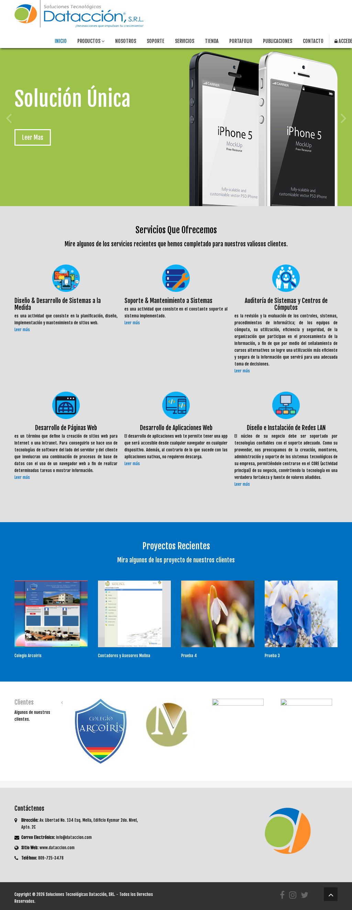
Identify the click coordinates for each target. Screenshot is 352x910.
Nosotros (125, 41)
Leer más (22, 329)
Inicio (61, 41)
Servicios (184, 41)
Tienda (212, 41)
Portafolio (240, 41)
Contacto (313, 41)
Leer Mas (32, 137)
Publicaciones (277, 41)
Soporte (155, 41)
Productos (89, 41)
